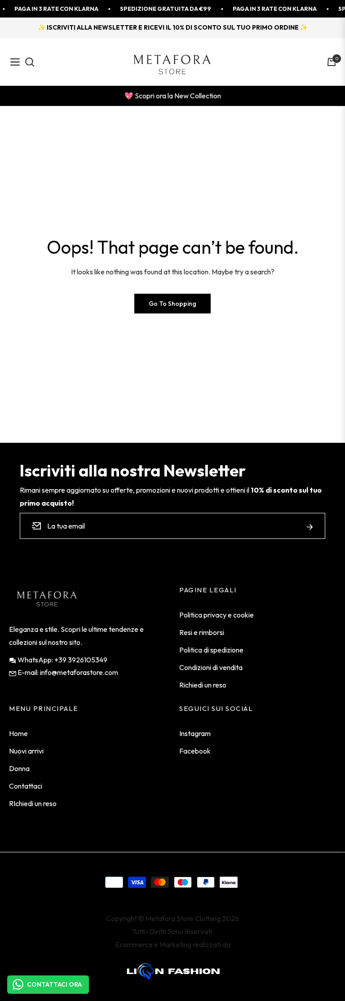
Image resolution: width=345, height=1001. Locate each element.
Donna (19, 768)
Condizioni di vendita (211, 667)
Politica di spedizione (211, 649)
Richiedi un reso (202, 684)
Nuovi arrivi (26, 750)
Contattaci (25, 785)
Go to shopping (172, 304)
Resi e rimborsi (201, 632)
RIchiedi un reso (33, 803)
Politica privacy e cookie (216, 614)
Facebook (195, 750)
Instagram (195, 733)
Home (18, 733)
